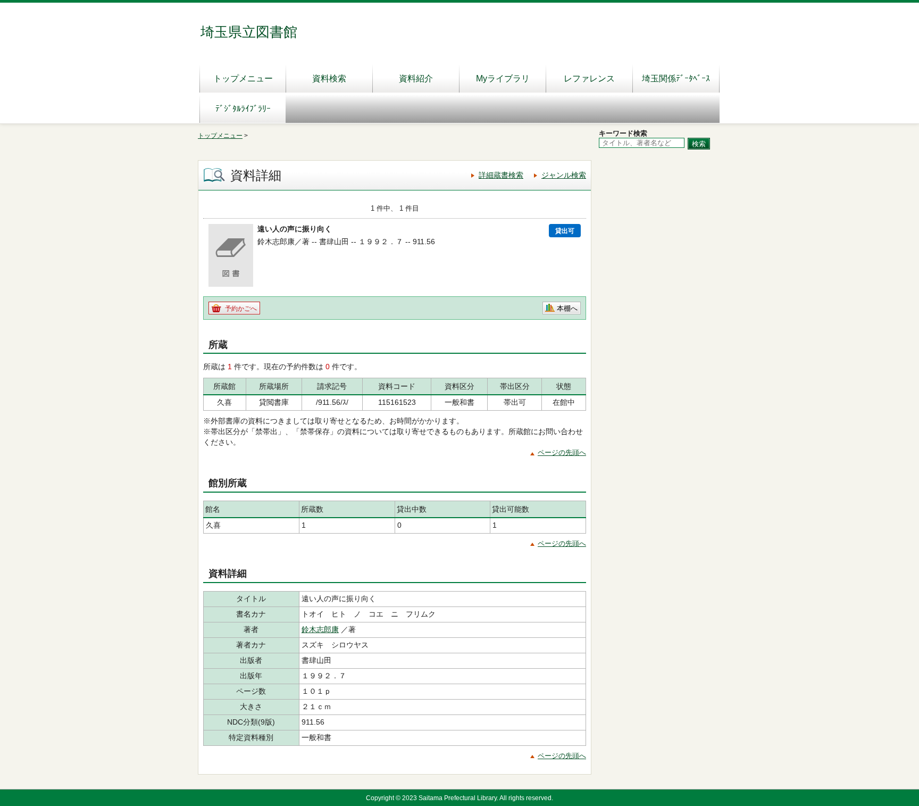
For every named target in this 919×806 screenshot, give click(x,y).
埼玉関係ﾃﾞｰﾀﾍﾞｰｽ (676, 78)
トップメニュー (243, 78)
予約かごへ (241, 308)
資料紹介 (416, 78)
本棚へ (567, 308)
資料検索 (329, 78)
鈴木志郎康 (320, 629)
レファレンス (589, 78)
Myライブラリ (503, 78)
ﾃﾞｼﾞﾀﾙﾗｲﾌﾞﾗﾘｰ (243, 108)
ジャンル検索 (563, 175)
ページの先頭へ (562, 452)
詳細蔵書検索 (501, 175)
